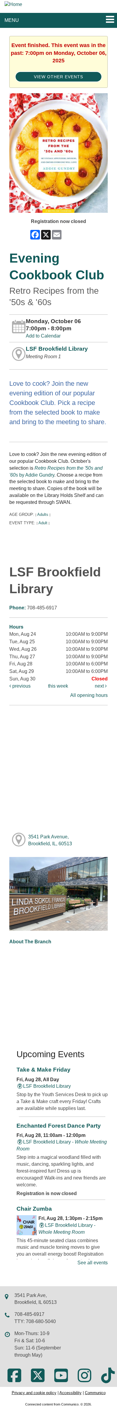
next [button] (100, 686)
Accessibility (70, 1393)
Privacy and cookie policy (34, 1393)
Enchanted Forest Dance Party (58, 1126)
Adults (42, 514)
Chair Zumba (34, 1209)
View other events (58, 76)
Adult (42, 523)
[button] (110, 20)
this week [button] (58, 686)
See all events (92, 1262)
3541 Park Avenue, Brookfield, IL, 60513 (50, 840)
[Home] (13, 4)
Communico (95, 1393)
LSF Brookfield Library (57, 349)
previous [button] (21, 686)
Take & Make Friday (43, 1069)
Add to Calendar (43, 335)
